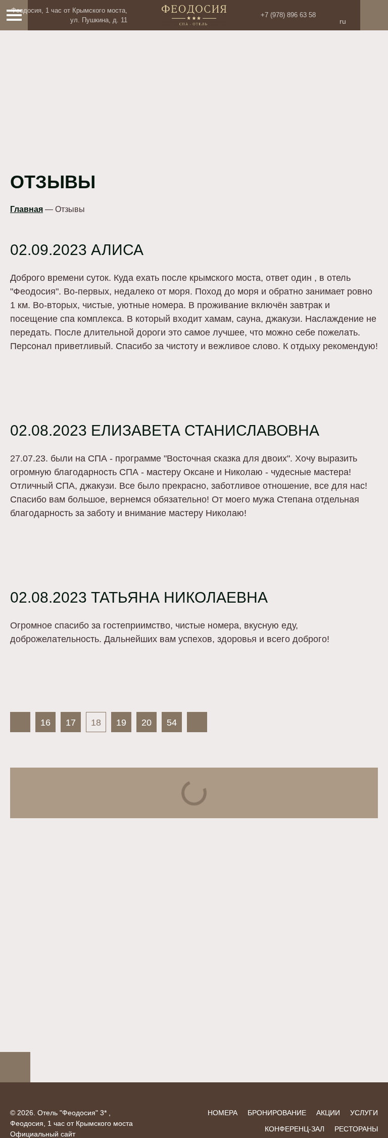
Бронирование (277, 1113)
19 (121, 723)
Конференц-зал (294, 1129)
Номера (222, 1113)
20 (146, 723)
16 (45, 723)
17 (71, 723)
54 (172, 723)
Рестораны (356, 1129)
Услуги (364, 1113)
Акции (328, 1113)
